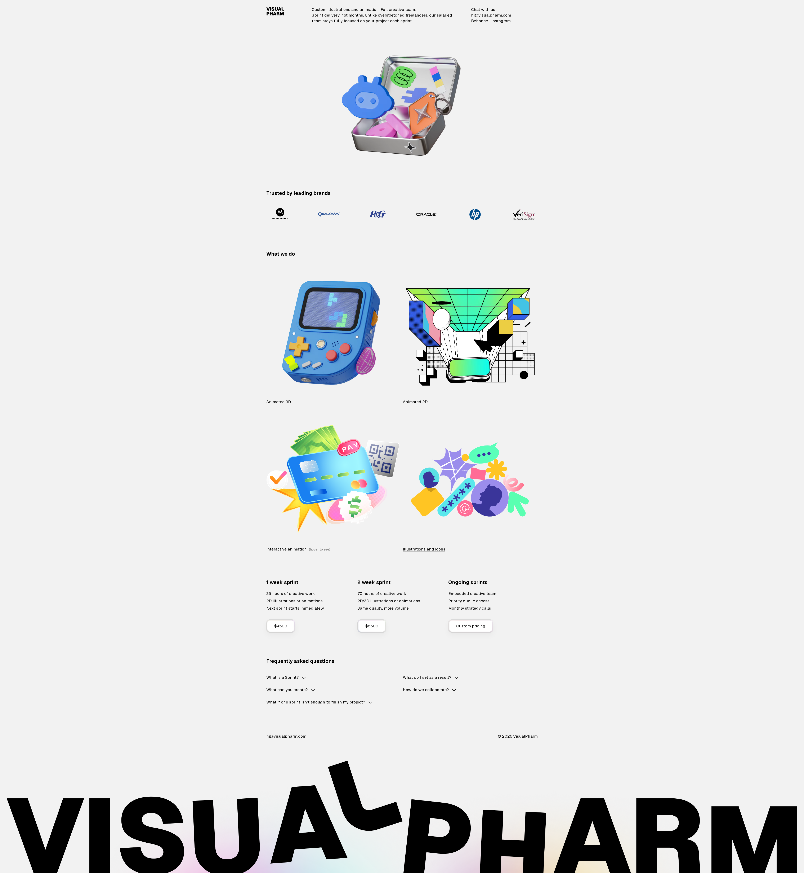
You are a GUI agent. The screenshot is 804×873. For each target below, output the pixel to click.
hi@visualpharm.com (491, 15)
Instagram (501, 20)
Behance (479, 20)
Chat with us (483, 9)
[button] (327, 677)
